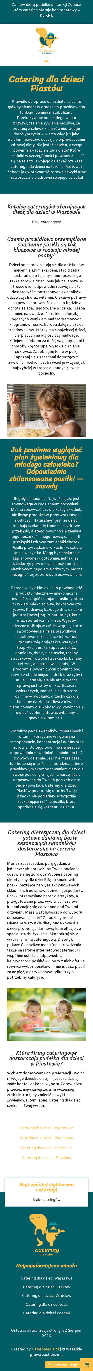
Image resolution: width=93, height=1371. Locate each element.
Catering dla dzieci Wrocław (46, 1296)
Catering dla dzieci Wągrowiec (46, 1128)
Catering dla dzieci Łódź (46, 1304)
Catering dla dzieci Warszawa (46, 1278)
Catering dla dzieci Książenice (46, 1148)
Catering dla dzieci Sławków (46, 1158)
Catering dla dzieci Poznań (46, 1313)
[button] (86, 1364)
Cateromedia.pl (45, 1349)
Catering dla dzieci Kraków (46, 1287)
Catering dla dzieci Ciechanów (46, 1138)
